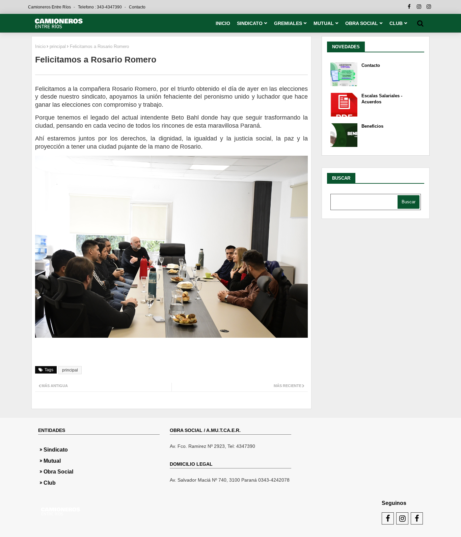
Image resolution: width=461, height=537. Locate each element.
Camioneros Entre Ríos (50, 7)
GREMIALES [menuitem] (288, 23)
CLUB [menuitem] (396, 23)
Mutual (52, 461)
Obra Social (58, 472)
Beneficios (372, 126)
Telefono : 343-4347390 (100, 7)
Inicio (40, 46)
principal (58, 46)
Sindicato (56, 450)
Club (50, 483)
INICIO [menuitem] (223, 23)
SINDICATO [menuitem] (250, 23)
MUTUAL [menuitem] (324, 23)
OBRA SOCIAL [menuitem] (361, 23)
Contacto (137, 7)
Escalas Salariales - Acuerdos (381, 98)
